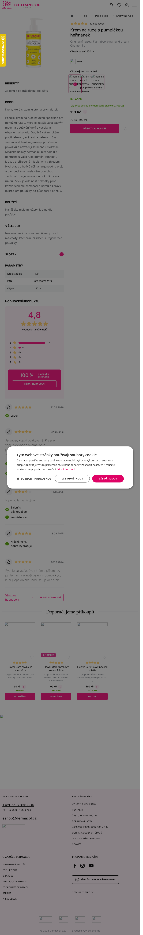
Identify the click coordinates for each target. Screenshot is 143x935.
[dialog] (70, 467)
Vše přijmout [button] (108, 478)
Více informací (66, 469)
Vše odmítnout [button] (72, 478)
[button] (35, 479)
